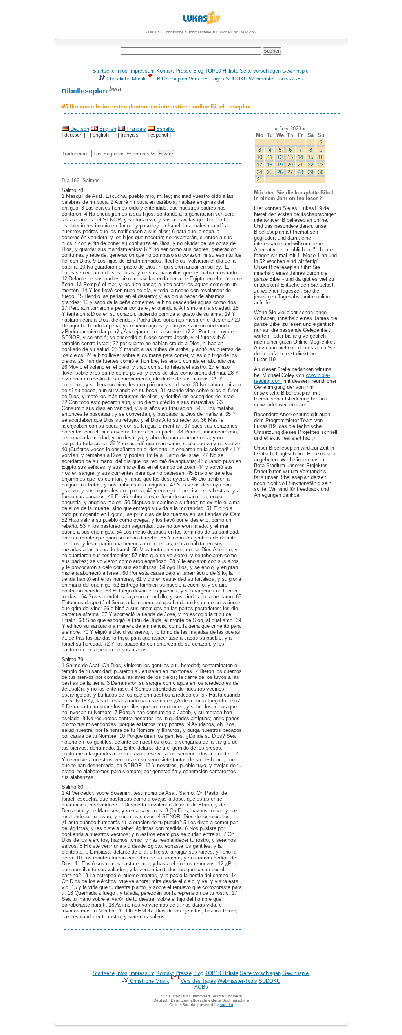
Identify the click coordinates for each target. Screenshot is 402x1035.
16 (320, 157)
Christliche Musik (125, 79)
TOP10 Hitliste (221, 71)
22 (310, 165)
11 (269, 157)
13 (290, 157)
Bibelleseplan (172, 79)
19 (280, 165)
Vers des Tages (206, 79)
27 (290, 172)
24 (259, 172)
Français (135, 129)
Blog (198, 71)
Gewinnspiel (296, 71)
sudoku (226, 1004)
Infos (122, 71)
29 (310, 172)
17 (259, 165)
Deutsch (79, 129)
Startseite (104, 71)
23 (320, 165)
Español (165, 129)
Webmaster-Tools (269, 79)
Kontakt (165, 71)
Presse (183, 71)
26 (280, 172)
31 (259, 180)
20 (290, 165)
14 (300, 157)
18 (269, 165)
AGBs (296, 79)
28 (300, 172)
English (107, 129)
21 (300, 165)
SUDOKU (236, 79)
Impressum (142, 71)
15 (310, 157)
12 (280, 157)
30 (320, 172)
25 (269, 172)
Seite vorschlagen (260, 71)
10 (259, 157)
